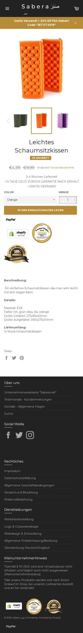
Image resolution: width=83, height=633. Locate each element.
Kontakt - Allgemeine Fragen (24, 406)
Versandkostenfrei (62, 167)
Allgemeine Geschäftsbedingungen (29, 485)
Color (9, 192)
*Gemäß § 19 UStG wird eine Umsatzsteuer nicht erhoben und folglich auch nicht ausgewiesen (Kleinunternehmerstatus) (38, 570)
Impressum (12, 471)
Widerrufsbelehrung (18, 499)
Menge (63, 192)
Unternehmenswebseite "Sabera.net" (30, 392)
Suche (8, 413)
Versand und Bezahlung (21, 492)
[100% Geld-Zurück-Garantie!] (16, 262)
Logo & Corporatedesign (21, 526)
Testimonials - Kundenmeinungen (28, 399)
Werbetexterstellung (18, 519)
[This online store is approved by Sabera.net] (42, 242)
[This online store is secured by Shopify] (18, 242)
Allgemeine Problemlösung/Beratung (30, 541)
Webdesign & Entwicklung (23, 533)
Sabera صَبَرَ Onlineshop (25, 617)
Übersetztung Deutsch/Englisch (27, 548)
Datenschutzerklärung (20, 478)
